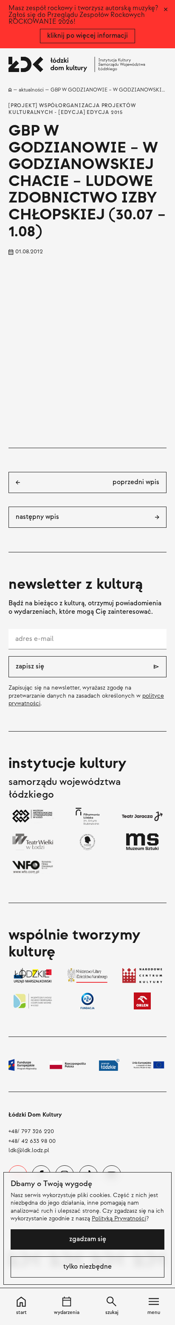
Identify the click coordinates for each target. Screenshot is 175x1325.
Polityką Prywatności (119, 1218)
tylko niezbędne (87, 1267)
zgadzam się (87, 1239)
